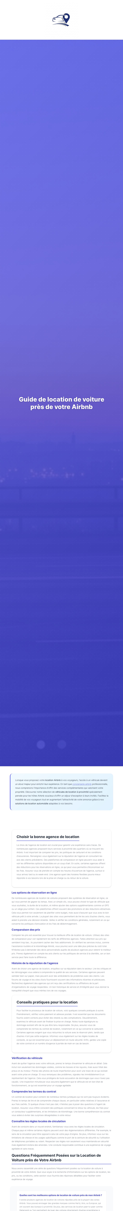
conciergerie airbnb (82, 784)
